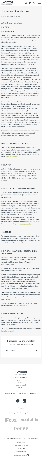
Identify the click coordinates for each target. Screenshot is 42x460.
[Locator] (30, 2)
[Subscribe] (36, 350)
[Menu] (39, 3)
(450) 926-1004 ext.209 (13, 393)
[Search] (26, 2)
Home (3, 17)
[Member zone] (34, 3)
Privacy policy (21, 443)
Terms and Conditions (21, 446)
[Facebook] (17, 401)
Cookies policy (21, 449)
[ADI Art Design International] (7, 3)
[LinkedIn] (24, 401)
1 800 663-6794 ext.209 (29, 393)
